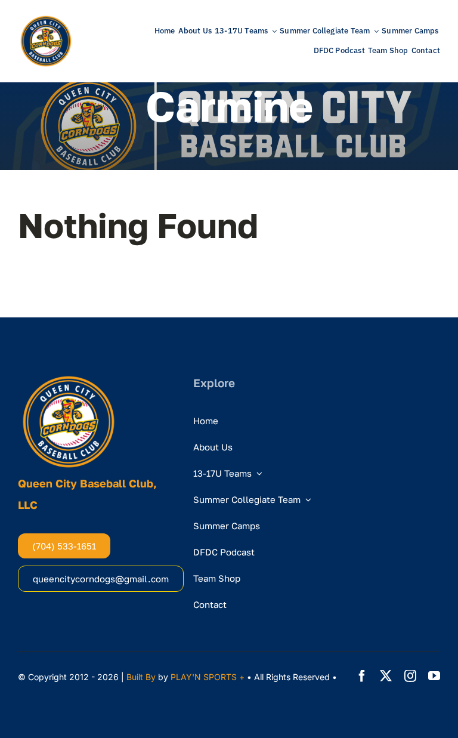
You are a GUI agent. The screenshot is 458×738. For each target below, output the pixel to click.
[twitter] (386, 676)
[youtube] (434, 676)
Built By (141, 677)
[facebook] (362, 676)
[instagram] (410, 676)
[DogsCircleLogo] (46, 18)
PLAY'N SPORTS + (208, 677)
